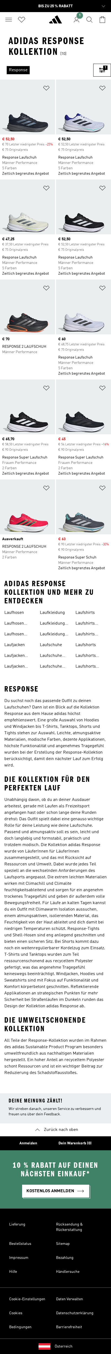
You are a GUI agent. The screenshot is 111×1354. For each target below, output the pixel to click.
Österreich (63, 1346)
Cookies (15, 1313)
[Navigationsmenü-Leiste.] (8, 19)
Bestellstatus (20, 1244)
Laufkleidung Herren (52, 634)
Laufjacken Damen (14, 656)
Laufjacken (14, 645)
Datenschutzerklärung (74, 1313)
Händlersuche (67, 1272)
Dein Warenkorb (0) (75, 1143)
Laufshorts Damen (85, 656)
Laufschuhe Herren (51, 667)
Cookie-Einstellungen (27, 1299)
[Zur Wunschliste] (21, 19)
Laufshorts (85, 645)
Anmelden (28, 1143)
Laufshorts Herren (85, 667)
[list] (46, 70)
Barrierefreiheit (69, 1327)
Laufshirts (85, 613)
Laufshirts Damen (85, 624)
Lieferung (17, 1224)
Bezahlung (65, 1258)
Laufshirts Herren (85, 634)
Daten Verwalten (69, 1299)
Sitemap (63, 1244)
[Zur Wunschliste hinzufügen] (46, 89)
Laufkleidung (52, 613)
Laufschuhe (51, 645)
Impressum (18, 1258)
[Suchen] (89, 19)
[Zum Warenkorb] (102, 19)
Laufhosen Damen (14, 624)
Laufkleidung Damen (52, 624)
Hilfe (13, 1272)
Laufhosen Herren (14, 634)
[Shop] (55, 21)
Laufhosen (14, 613)
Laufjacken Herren (14, 667)
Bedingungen (20, 1327)
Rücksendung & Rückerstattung (69, 1227)
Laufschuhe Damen (51, 656)
